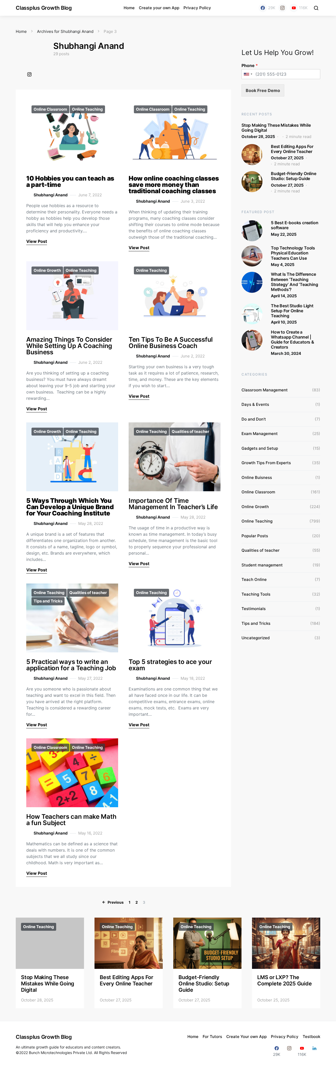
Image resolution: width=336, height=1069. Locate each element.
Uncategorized (256, 637)
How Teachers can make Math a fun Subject (71, 820)
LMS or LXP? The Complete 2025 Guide (284, 980)
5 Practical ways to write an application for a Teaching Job (71, 665)
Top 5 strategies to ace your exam (170, 665)
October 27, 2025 (287, 157)
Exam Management (260, 433)
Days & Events (255, 404)
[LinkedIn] (314, 1051)
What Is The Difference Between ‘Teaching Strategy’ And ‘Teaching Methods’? (294, 282)
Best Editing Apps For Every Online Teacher (292, 149)
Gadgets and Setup (260, 448)
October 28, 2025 (258, 136)
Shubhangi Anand (51, 194)
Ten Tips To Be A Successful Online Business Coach (171, 343)
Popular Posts (255, 535)
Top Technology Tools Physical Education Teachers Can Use (293, 252)
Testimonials (254, 608)
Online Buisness (257, 477)
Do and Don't (254, 419)
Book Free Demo (263, 90)
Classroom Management (265, 389)
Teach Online (254, 579)
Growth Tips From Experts (266, 462)
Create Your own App (246, 1036)
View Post (36, 241)
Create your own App (159, 7)
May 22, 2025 (284, 234)
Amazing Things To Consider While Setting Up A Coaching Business (69, 346)
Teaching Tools (256, 594)
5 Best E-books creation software (294, 225)
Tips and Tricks (48, 601)
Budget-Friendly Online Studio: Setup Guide (293, 176)
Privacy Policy (197, 7)
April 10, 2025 (284, 322)
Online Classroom (50, 109)
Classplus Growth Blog (44, 8)
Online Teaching (87, 109)
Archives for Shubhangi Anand (65, 31)
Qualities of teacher (190, 431)
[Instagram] (282, 8)
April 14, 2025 (284, 295)
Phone (250, 65)
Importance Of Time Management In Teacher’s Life (173, 504)
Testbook (311, 1036)
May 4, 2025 (283, 264)
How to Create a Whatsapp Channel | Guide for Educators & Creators (292, 339)
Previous (116, 902)
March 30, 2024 (286, 353)
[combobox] (248, 74)
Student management (262, 564)
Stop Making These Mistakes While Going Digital (276, 127)
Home (129, 7)
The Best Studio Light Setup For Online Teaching (292, 310)
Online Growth (47, 270)
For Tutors (212, 1036)
